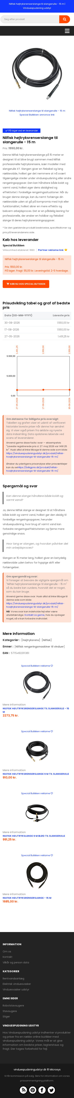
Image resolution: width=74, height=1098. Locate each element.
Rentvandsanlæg (13, 978)
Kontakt (7, 957)
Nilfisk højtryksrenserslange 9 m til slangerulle (36, 774)
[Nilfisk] (47, 640)
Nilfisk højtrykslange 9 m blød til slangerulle (34, 836)
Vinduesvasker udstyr (16, 989)
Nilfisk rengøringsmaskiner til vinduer (40, 646)
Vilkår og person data (16, 962)
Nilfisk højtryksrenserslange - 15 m (27, 898)
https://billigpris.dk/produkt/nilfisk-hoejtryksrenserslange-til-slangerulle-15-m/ (32, 469)
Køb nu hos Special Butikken (27, 283)
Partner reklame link (51, 250)
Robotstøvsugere (13, 1005)
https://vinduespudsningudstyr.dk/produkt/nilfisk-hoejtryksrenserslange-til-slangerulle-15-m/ (35, 455)
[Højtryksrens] (30, 640)
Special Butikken (13, 245)
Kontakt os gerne (35, 615)
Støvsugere (10, 1011)
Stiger (6, 1016)
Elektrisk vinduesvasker (17, 984)
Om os (7, 951)
